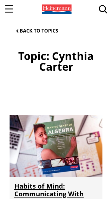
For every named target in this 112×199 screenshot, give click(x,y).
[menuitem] (56, 9)
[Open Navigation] (9, 9)
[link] (56, 9)
